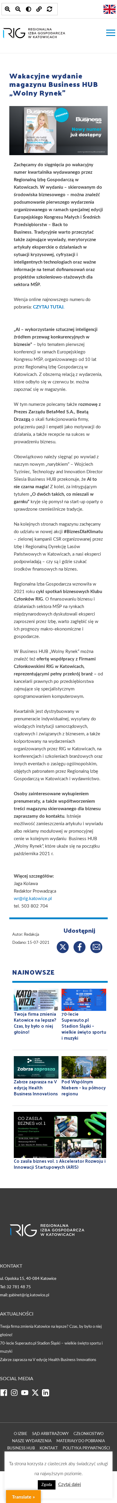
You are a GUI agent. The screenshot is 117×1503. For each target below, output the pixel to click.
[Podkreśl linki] (39, 9)
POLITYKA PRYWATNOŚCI (86, 1448)
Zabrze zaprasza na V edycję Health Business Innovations (48, 1360)
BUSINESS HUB (21, 1448)
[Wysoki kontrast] (28, 9)
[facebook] (5, 1395)
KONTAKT (49, 1448)
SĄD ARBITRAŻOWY (50, 1434)
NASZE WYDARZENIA (32, 1441)
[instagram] (15, 1395)
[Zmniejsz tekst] (18, 9)
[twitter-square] (37, 1395)
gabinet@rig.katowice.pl (29, 1295)
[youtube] (26, 1395)
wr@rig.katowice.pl (33, 898)
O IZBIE (20, 1434)
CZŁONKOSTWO (89, 1434)
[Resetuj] (49, 9)
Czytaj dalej (69, 1484)
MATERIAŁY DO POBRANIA (80, 1441)
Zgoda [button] (46, 1485)
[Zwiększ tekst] (7, 9)
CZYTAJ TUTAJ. (48, 307)
